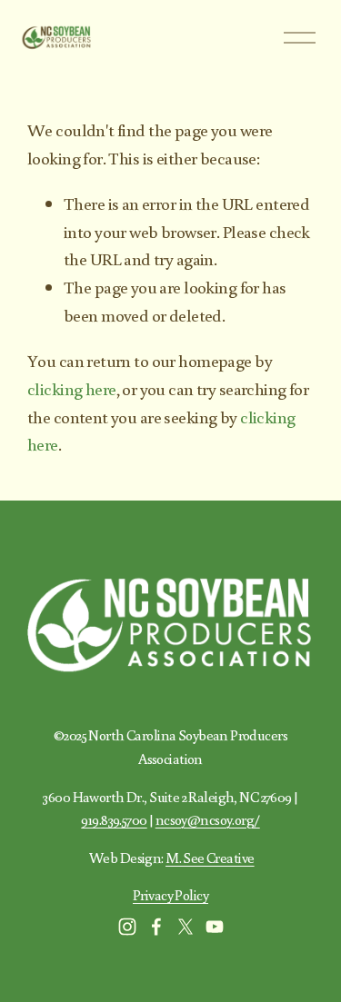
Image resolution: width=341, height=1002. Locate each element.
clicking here (71, 388)
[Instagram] (127, 927)
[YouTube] (215, 927)
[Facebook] (156, 927)
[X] (185, 927)
